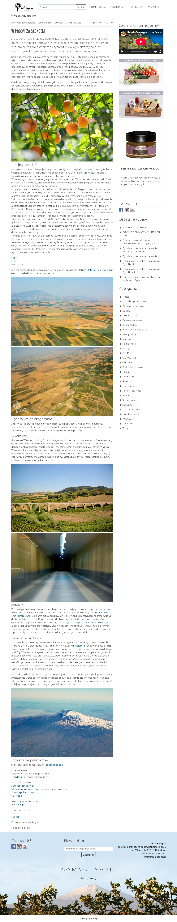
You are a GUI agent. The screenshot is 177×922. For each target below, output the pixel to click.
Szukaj (81, 7)
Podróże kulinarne (132, 367)
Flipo (14, 258)
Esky (13, 261)
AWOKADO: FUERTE (134, 227)
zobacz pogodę (54, 765)
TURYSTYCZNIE (73, 22)
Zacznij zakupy (88, 878)
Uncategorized (130, 414)
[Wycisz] (155, 51)
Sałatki (126, 395)
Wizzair (92, 172)
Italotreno (43, 453)
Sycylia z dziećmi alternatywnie (140, 256)
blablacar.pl (79, 645)
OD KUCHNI (129, 358)
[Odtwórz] (122, 51)
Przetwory (128, 381)
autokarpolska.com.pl (23, 792)
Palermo (101, 270)
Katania (91, 270)
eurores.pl (17, 795)
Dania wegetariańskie (134, 306)
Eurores (21, 616)
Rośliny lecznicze (131, 390)
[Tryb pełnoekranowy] (159, 51)
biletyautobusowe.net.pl (95, 622)
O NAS (126, 353)
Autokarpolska (102, 612)
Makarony (127, 339)
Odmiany (127, 362)
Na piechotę (129, 343)
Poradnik (127, 372)
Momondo (17, 264)
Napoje (126, 348)
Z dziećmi (127, 423)
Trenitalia (82, 453)
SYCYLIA (59, 22)
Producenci (128, 376)
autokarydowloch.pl (69, 622)
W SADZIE (128, 419)
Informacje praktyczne (23, 22)
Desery (126, 311)
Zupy (125, 428)
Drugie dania (129, 315)
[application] (141, 41)
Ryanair (15, 816)
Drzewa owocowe (132, 320)
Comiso (75, 222)
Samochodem (45, 22)
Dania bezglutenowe (134, 301)
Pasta (125, 296)
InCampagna (129, 325)
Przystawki (128, 386)
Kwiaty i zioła (129, 334)
